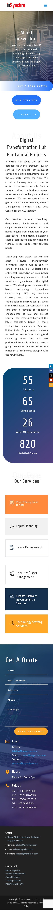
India (20, 840)
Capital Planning (12, 877)
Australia (26, 837)
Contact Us (27, 114)
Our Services (26, 100)
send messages (31, 731)
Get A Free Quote (32, 85)
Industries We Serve (14, 883)
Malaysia (35, 837)
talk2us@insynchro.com (25, 751)
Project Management (15, 873)
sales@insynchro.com (34, 755)
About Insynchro (12, 870)
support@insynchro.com (25, 763)
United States (13, 837)
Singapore (12, 840)
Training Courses (13, 880)
